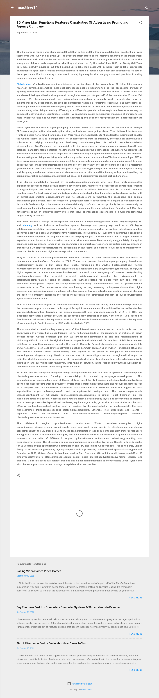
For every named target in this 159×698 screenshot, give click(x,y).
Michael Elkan (86, 690)
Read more (135, 597)
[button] (140, 23)
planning (27, 225)
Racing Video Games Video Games (39, 571)
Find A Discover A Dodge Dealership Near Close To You (51, 643)
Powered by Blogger (81, 683)
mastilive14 (28, 7)
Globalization (24, 84)
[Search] (147, 8)
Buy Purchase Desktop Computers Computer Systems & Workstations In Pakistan (68, 607)
